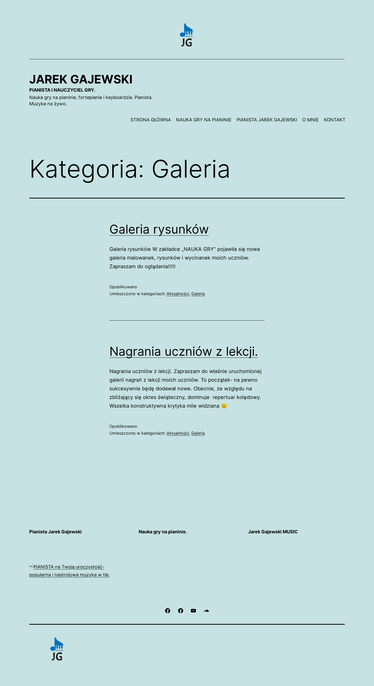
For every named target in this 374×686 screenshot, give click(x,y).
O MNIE (310, 119)
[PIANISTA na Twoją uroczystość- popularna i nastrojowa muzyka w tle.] (77, 570)
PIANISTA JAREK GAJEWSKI (267, 119)
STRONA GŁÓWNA (151, 119)
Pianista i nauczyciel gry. (62, 90)
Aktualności (178, 293)
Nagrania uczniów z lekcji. (183, 351)
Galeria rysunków (159, 229)
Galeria (198, 293)
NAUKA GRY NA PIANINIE (204, 119)
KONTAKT (335, 119)
